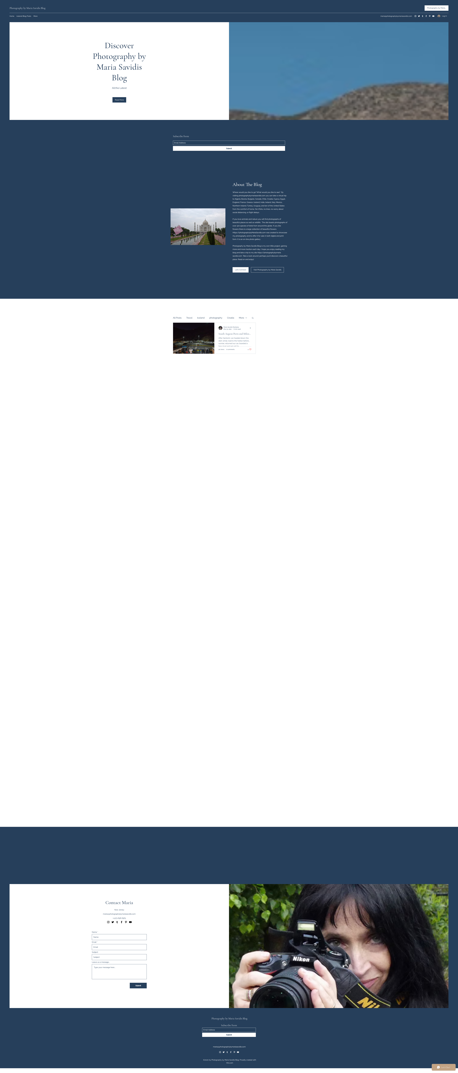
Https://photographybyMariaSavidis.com (249, 233)
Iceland (201, 317)
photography (215, 317)
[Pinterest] (430, 16)
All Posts (177, 317)
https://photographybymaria (269, 253)
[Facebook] (426, 16)
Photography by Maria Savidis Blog (27, 8)
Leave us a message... (101, 962)
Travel (189, 317)
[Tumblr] (422, 16)
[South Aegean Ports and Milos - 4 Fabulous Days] (193, 338)
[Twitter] (419, 16)
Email (94, 942)
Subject (95, 952)
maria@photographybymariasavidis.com (396, 16)
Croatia (230, 317)
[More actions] (251, 328)
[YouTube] (433, 16)
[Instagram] (415, 16)
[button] (253, 318)
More (241, 317)
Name (94, 932)
